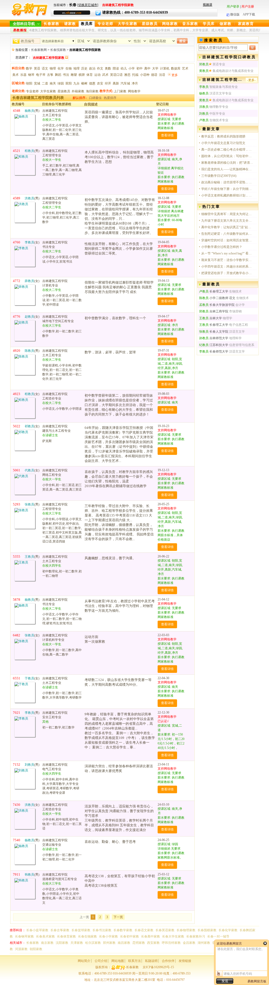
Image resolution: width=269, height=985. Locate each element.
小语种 (144, 75)
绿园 (61, 83)
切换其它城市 (87, 5)
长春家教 (51, 24)
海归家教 (92, 91)
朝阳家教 (36, 949)
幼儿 (124, 68)
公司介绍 (101, 961)
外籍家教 (78, 91)
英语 (37, 68)
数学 (29, 68)
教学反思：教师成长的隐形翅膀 (223, 136)
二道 (45, 83)
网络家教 (170, 24)
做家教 (225, 24)
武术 (105, 75)
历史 (84, 68)
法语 (162, 75)
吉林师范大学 (213, 338)
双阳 (68, 83)
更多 (175, 75)
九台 (76, 83)
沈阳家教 (62, 943)
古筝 (50, 75)
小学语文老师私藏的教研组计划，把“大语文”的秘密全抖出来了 (227, 195)
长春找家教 (58, 50)
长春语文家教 (143, 930)
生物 (68, 68)
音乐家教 (190, 24)
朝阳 (29, 83)
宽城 (37, 83)
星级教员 (150, 24)
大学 (155, 68)
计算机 (164, 68)
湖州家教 (204, 943)
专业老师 (105, 24)
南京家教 (47, 943)
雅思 (127, 75)
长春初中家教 (129, 936)
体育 (89, 75)
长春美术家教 (45, 936)
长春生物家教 (87, 936)
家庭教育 (246, 24)
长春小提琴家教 (37, 930)
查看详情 (167, 135)
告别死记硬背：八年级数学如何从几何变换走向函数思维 (227, 234)
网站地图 (117, 961)
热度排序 (110, 98)
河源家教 (21, 949)
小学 (131, 68)
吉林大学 (210, 318)
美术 (15, 75)
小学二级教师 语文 (217, 298)
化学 (61, 68)
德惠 (92, 83)
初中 (139, 68)
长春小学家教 (108, 936)
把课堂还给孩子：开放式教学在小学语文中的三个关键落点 (227, 273)
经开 (108, 83)
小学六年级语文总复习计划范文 (223, 143)
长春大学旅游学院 (217, 305)
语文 (45, 68)
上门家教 (120, 91)
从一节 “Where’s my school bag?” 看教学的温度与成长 (227, 253)
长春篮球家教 (80, 930)
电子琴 (40, 75)
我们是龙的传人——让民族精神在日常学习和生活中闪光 (227, 169)
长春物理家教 (186, 930)
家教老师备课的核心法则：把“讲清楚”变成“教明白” (227, 162)
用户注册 (247, 6)
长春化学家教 (228, 930)
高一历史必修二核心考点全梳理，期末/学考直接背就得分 (227, 149)
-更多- (251, 80)
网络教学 (134, 91)
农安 (100, 83)
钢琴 (31, 75)
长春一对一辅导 (218, 936)
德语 (154, 75)
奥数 (108, 68)
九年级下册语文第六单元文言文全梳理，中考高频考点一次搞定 (227, 220)
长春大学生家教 (173, 936)
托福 (135, 75)
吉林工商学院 (213, 311)
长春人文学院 (213, 331)
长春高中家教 (150, 936)
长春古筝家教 (59, 930)
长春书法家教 (101, 930)
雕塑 (74, 75)
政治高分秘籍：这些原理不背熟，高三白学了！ (227, 182)
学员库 (209, 24)
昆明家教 (138, 943)
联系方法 (134, 961)
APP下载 (249, 14)
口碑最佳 (95, 98)
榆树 (84, 83)
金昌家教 (189, 943)
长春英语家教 (165, 930)
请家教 (70, 24)
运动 (97, 75)
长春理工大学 (213, 291)
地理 (76, 68)
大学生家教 (127, 24)
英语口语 (116, 75)
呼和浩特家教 (171, 943)
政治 (92, 68)
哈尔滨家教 (93, 943)
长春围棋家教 (207, 930)
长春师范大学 (213, 351)
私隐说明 (151, 961)
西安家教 (153, 943)
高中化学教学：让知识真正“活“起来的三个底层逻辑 (227, 227)
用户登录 (233, 6)
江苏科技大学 (213, 345)
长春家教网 (39, 50)
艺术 (185, 68)
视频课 (207, 5)
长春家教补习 (195, 936)
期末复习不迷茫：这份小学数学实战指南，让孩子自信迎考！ (227, 260)
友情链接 (185, 961)
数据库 (175, 68)
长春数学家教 (122, 930)
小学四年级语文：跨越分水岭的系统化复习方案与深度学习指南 (227, 266)
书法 (66, 75)
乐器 (23, 75)
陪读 (116, 68)
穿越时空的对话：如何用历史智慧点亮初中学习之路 (227, 240)
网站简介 (84, 961)
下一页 (118, 917)
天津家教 (76, 943)
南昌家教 (124, 943)
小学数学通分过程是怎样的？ (221, 247)
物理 (53, 68)
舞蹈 (58, 75)
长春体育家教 (66, 936)
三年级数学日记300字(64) (218, 176)
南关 (53, 83)
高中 (147, 68)
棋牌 (82, 75)
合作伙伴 (168, 961)
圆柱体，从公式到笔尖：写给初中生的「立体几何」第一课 (227, 156)
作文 (100, 68)
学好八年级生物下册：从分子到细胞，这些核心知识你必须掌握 (227, 189)
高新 (116, 83)
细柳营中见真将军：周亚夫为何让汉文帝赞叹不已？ (227, 214)
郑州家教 (109, 943)
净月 (135, 83)
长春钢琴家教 (24, 936)
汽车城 (125, 83)
